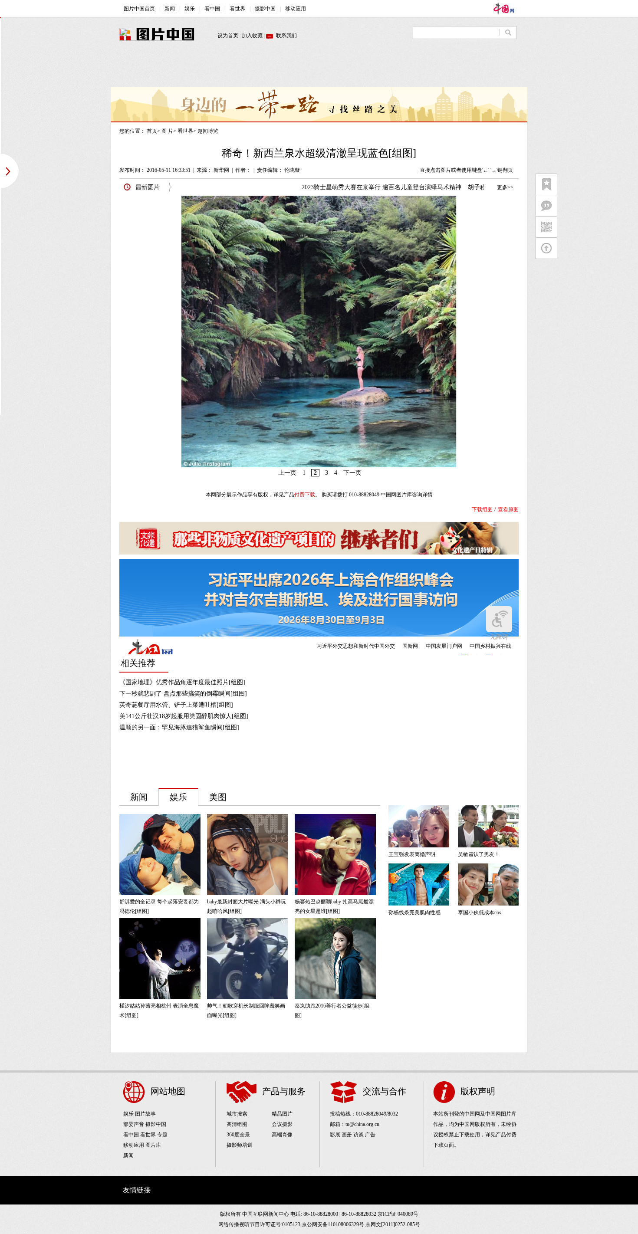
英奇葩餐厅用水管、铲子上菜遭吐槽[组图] (176, 705)
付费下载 (304, 495)
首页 (152, 131)
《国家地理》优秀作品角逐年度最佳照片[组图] (182, 682)
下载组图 (482, 509)
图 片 (167, 131)
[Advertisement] (319, 67)
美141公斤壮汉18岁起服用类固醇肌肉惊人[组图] (183, 716)
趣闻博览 (207, 131)
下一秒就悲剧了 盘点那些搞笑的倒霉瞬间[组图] (183, 693)
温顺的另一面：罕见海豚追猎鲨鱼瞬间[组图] (179, 727)
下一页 (352, 472)
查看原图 (508, 509)
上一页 (287, 472)
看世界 (185, 131)
